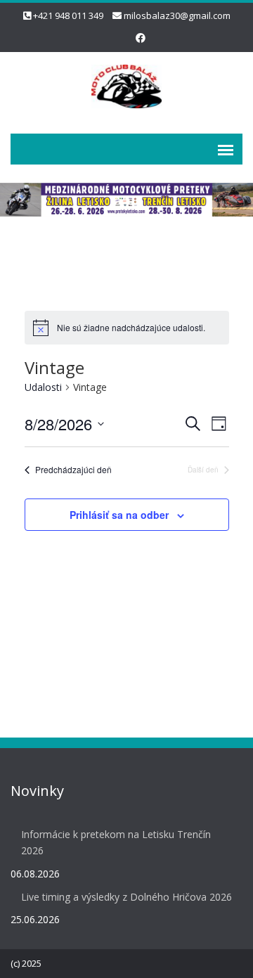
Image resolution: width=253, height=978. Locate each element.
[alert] (127, 328)
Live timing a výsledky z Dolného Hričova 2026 (126, 896)
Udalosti (43, 387)
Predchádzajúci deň (73, 469)
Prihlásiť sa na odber (119, 515)
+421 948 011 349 (68, 15)
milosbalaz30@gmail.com (177, 15)
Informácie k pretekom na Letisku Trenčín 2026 (116, 842)
